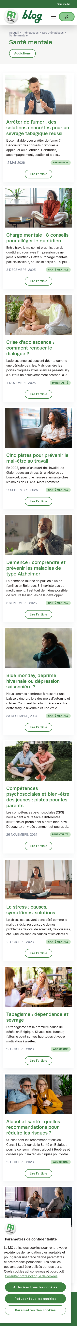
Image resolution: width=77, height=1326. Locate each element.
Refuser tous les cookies (35, 1298)
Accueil (14, 32)
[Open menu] (53, 17)
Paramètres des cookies (35, 1310)
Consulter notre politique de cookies (31, 1276)
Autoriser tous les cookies (35, 1287)
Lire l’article (38, 174)
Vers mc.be (63, 4)
